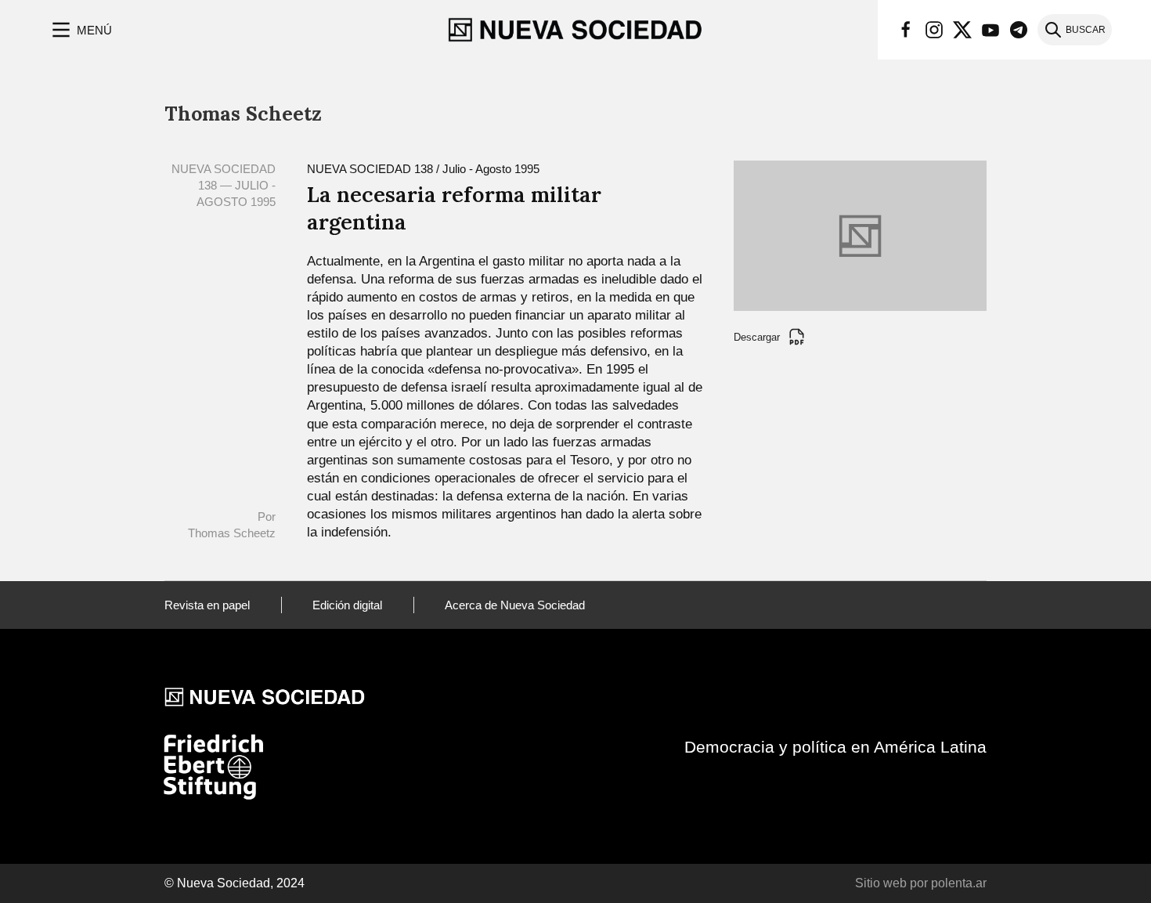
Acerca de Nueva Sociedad (515, 605)
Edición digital (347, 605)
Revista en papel (207, 605)
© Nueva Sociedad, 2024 (234, 883)
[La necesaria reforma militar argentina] (860, 234)
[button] (80, 30)
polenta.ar (959, 883)
